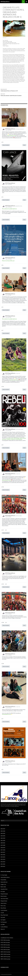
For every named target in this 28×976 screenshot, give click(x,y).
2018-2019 (3, 847)
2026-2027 (3, 828)
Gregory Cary (3, 884)
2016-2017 (3, 852)
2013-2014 (3, 859)
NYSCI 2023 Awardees (5, 947)
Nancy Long (3, 905)
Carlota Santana (4, 910)
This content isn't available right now (9, 208)
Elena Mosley (3, 908)
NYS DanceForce (5, 1)
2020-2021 (3, 842)
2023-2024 (3, 835)
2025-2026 (3, 831)
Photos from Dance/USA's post (8, 260)
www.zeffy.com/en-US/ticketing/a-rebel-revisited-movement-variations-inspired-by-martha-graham (14, 439)
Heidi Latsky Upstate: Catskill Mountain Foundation (11, 94)
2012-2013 (3, 861)
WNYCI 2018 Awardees (5, 959)
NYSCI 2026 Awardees (5, 940)
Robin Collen (3, 886)
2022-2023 (3, 838)
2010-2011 (3, 866)
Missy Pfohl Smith (4, 915)
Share (24, 145)
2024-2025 (3, 833)
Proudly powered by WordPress (6, 974)
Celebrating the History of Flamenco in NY (9, 90)
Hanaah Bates (3, 879)
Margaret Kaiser (4, 900)
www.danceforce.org (11, 135)
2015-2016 (3, 854)
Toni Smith (3, 917)
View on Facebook (6, 145)
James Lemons (3, 903)
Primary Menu (26, 1)
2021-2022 (3, 840)
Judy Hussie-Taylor (4, 898)
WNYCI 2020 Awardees (5, 954)
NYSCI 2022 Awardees (5, 949)
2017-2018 (3, 849)
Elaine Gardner (4, 896)
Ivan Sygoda (3, 919)
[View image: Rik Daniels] (14, 28)
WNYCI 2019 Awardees (5, 956)
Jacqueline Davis (4, 889)
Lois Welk (3, 924)
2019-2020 (3, 845)
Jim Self (2, 912)
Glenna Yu (3, 929)
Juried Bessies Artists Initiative (7, 937)
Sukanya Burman (4, 882)
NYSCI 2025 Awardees (5, 942)
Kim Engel (3, 891)
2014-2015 (3, 857)
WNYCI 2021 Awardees (5, 951)
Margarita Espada (4, 893)
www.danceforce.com (6, 480)
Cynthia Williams (4, 926)
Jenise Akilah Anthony (5, 877)
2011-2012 (3, 864)
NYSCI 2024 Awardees (5, 944)
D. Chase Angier (4, 875)
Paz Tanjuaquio (4, 922)
